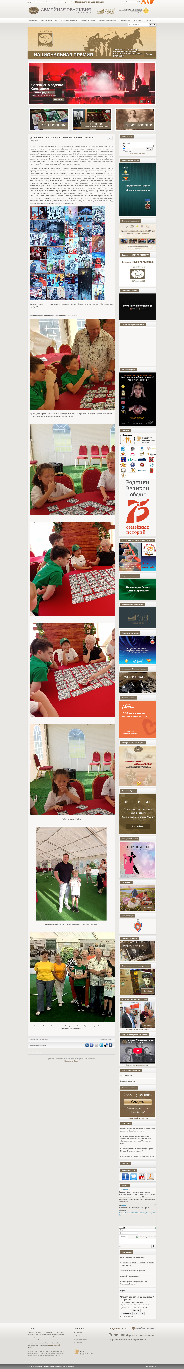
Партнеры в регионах (130, 938)
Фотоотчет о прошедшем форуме (134, 999)
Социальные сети (128, 1170)
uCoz (154, 1366)
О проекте (33, 20)
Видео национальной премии (132, 604)
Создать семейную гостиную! (138, 1118)
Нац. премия (125, 20)
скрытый (128, 151)
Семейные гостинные (83, 1336)
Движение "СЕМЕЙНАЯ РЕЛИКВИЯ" (135, 255)
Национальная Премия (130, 160)
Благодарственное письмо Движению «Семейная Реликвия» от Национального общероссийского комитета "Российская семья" (135, 1140)
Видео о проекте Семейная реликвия (135, 966)
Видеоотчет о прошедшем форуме (135, 1035)
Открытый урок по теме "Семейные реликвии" (137, 1156)
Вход (75, 1061)
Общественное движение (131, 1070)
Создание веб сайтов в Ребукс (38, 1366)
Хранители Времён (129, 791)
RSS (138, 2)
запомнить (128, 149)
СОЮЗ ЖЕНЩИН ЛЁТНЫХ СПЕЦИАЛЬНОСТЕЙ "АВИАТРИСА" (137, 1264)
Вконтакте (125, 1163)
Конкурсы (137, 20)
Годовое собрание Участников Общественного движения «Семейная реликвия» (137, 1130)
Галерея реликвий (88, 20)
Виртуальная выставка (130, 221)
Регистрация (69, 1061)
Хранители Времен (129, 370)
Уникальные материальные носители (137, 1305)
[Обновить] (155, 1227)
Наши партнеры (128, 916)
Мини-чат (125, 1185)
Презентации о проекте (107, 20)
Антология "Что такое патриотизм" (133, 1271)
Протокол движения (127, 1081)
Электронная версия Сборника (133, 743)
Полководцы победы (129, 291)
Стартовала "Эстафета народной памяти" (137, 540)
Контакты (149, 20)
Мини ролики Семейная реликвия (134, 669)
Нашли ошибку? (44, 1039)
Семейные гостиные (69, 20)
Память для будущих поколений (135, 1307)
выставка (131, 1339)
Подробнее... (58, 99)
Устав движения (126, 1076)
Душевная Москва (128, 698)
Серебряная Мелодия (130, 839)
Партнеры (125, 430)
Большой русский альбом (130, 1276)
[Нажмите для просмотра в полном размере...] (93, 615)
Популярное (126, 1123)
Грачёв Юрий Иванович (138, 1336)
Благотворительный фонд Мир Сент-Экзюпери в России (134, 1283)
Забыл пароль (134, 153)
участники (140, 1339)
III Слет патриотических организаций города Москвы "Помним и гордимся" (136, 1150)
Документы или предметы (133, 1302)
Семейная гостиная (129, 1088)
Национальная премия (130, 576)
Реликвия (118, 1334)
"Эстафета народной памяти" (133, 325)
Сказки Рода (126, 882)
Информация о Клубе (49, 20)
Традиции (127, 1300)
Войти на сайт (127, 137)
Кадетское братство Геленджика (132, 1257)
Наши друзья (127, 1252)
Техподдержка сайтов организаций (62, 1366)
